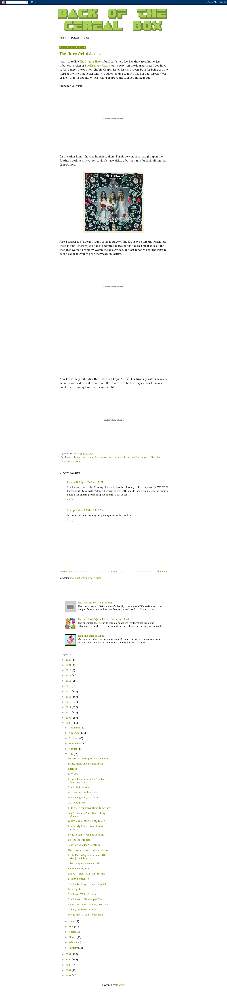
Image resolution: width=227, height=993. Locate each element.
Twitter (75, 38)
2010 (69, 712)
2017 (69, 675)
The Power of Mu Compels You (85, 899)
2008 (69, 723)
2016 (69, 681)
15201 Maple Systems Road (83, 863)
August (73, 749)
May (71, 926)
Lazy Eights (74, 889)
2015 (69, 686)
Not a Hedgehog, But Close (83, 797)
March (73, 937)
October (73, 738)
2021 (69, 665)
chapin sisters (80, 457)
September (75, 743)
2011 (69, 707)
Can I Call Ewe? (76, 802)
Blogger (120, 985)
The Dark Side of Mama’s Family (96, 602)
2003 (69, 975)
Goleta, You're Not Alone (82, 909)
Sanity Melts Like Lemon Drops (85, 764)
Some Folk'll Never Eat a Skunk (85, 835)
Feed (86, 38)
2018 (69, 670)
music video (133, 457)
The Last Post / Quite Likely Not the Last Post (103, 619)
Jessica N (72, 482)
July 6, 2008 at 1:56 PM (91, 482)
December (75, 727)
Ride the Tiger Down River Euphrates (89, 808)
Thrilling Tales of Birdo (91, 636)
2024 (69, 660)
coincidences (95, 457)
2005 (69, 965)
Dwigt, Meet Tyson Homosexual (85, 914)
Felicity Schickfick (78, 879)
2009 (69, 718)
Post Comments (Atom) (88, 578)
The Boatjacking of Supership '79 (87, 884)
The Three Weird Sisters (80, 54)
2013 (69, 697)
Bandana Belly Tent (79, 868)
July (71, 754)
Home (62, 38)
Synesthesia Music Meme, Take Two (88, 904)
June (71, 921)
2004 (69, 970)
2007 (69, 954)
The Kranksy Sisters (97, 65)
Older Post (161, 571)
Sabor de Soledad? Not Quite (84, 845)
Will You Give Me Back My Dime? (86, 821)
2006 (69, 959)
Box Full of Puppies (79, 840)
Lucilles (72, 769)
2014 (69, 691)
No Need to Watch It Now (82, 792)
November (75, 733)
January (73, 948)
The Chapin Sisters (91, 61)
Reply (70, 499)
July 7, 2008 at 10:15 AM (90, 510)
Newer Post (66, 571)
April (72, 932)
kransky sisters (111, 457)
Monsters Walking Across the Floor (88, 758)
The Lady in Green (78, 787)
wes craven (74, 461)
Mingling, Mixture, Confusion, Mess (88, 850)
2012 (69, 702)
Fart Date (73, 774)
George (71, 510)
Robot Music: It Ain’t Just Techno (86, 873)
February (74, 942)
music (123, 457)
